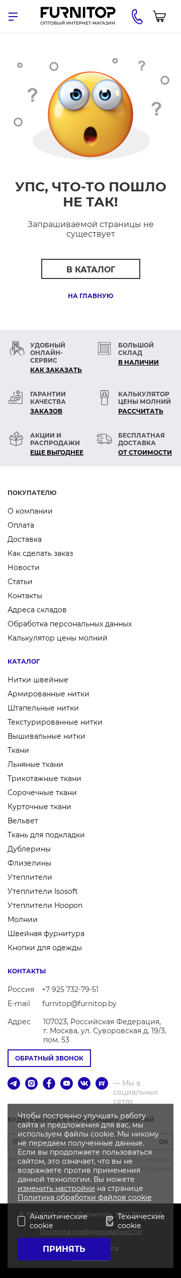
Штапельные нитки (43, 708)
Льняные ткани (35, 764)
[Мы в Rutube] (102, 1084)
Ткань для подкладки (46, 834)
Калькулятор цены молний (58, 638)
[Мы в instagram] (31, 1084)
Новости (24, 567)
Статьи (20, 581)
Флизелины (29, 863)
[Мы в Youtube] (66, 1084)
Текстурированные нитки (55, 722)
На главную (90, 296)
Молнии (23, 919)
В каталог (90, 269)
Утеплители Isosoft (43, 891)
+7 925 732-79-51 (70, 989)
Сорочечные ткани (42, 792)
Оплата (21, 525)
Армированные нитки (48, 693)
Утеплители (30, 877)
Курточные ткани (39, 806)
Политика (37, 1197)
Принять (64, 1249)
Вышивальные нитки (46, 736)
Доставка (25, 539)
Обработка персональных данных (70, 623)
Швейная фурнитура (46, 933)
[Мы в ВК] (84, 1084)
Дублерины (29, 849)
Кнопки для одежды (45, 947)
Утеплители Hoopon (45, 905)
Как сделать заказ (40, 553)
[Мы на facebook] (49, 1084)
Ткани (18, 750)
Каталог (24, 661)
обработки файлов (92, 1197)
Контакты (25, 595)
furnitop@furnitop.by (79, 1003)
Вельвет (23, 820)
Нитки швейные (38, 679)
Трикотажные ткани (44, 778)
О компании (30, 511)
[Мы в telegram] (14, 1084)
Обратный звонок (49, 1058)
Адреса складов (37, 609)
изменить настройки (56, 1188)
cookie (139, 1197)
